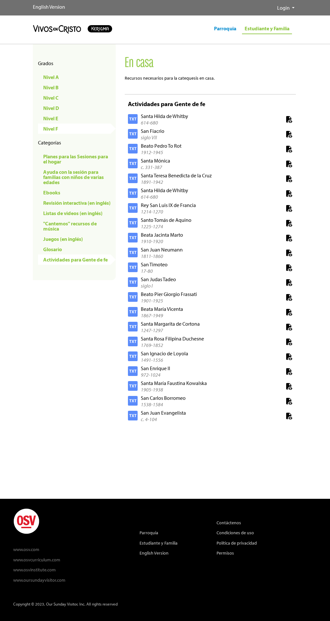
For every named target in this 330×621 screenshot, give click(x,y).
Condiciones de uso (235, 532)
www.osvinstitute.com (34, 570)
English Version (49, 7)
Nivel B (51, 87)
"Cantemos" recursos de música (70, 226)
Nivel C (51, 97)
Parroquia (149, 532)
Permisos (225, 553)
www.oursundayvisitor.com (39, 580)
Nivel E (50, 118)
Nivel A (51, 77)
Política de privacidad (237, 543)
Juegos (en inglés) (63, 239)
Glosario (52, 249)
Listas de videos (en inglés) (72, 213)
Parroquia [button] (225, 28)
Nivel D (51, 108)
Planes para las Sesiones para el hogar (75, 159)
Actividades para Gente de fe (75, 259)
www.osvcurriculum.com (36, 560)
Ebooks (51, 192)
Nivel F (50, 128)
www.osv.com (26, 549)
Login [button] (284, 8)
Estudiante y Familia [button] (267, 28)
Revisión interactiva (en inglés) (77, 203)
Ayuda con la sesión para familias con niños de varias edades (73, 177)
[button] (272, 5)
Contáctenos (229, 522)
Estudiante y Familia (159, 543)
